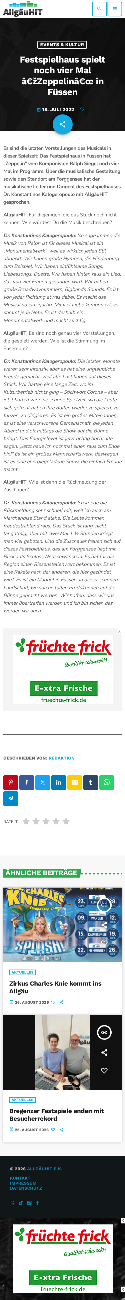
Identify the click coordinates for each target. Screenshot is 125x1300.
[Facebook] (37, 1203)
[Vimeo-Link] (23, 9)
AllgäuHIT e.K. (44, 1169)
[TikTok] (21, 1203)
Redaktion (62, 758)
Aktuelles (23, 972)
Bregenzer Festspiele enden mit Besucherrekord (56, 1114)
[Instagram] (29, 1203)
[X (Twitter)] (12, 1203)
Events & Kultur (62, 44)
